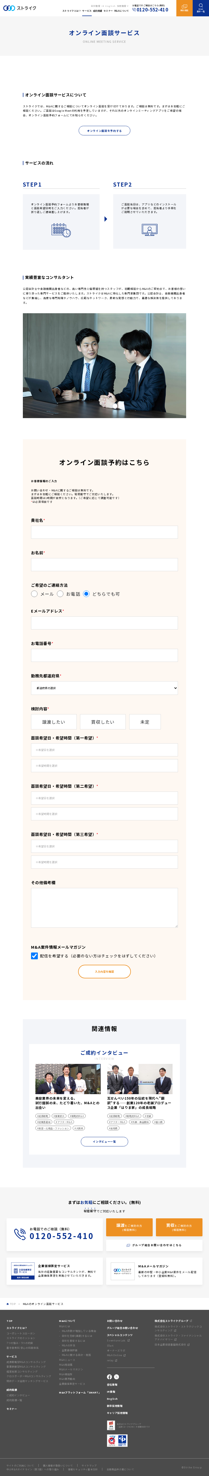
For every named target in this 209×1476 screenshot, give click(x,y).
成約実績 (12, 1390)
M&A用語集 (66, 1365)
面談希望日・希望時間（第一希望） (65, 738)
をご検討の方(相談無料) (129, 1227)
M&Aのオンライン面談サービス (43, 1304)
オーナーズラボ (116, 1350)
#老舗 (148, 1116)
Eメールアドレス (47, 611)
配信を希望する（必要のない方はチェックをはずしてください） (99, 955)
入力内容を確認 (104, 971)
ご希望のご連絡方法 (49, 585)
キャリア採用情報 (117, 1413)
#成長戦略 (42, 1116)
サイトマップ (89, 1465)
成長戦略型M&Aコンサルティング (26, 1362)
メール (47, 594)
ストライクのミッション (21, 1338)
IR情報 (111, 1391)
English (110, 5)
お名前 (38, 552)
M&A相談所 (66, 1374)
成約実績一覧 (14, 1400)
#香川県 (158, 1122)
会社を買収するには (73, 1341)
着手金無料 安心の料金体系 (23, 1348)
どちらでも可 (106, 594)
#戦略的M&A (77, 1116)
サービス (12, 1356)
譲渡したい (54, 722)
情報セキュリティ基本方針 (83, 1469)
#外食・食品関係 (140, 1122)
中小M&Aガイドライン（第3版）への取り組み (33, 1469)
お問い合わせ (115, 1321)
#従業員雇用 (44, 1122)
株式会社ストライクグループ (171, 1321)
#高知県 (113, 1128)
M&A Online (114, 1355)
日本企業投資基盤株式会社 (170, 1344)
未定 (145, 722)
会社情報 (95, 5)
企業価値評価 (69, 1350)
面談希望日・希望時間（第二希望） (65, 786)
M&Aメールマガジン (71, 1369)
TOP (10, 1321)
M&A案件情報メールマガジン (58, 947)
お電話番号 (42, 643)
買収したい (103, 722)
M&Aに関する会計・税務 (76, 1355)
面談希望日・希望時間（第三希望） (65, 834)
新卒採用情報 (115, 1406)
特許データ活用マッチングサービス (27, 1381)
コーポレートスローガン (21, 1333)
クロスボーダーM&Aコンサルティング (29, 1376)
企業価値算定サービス (72, 1384)
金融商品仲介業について (120, 1469)
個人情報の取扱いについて (58, 1465)
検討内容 (40, 708)
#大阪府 (79, 1128)
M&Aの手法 (68, 1345)
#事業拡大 (59, 1116)
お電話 (73, 594)
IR (103, 5)
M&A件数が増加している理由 (79, 1331)
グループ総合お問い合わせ (122, 1328)
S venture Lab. (116, 1340)
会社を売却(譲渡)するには (77, 1336)
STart (110, 1345)
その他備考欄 (43, 882)
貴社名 (38, 520)
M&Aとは (64, 1326)
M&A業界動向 (67, 1379)
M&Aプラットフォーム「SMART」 (80, 1392)
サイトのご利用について (20, 1465)
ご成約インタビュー (18, 1395)
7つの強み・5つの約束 (20, 1343)
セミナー (12, 1409)
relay (110, 1360)
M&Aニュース (67, 1360)
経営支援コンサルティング (22, 1371)
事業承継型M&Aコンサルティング (26, 1366)
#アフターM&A (64, 1122)
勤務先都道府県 (46, 675)
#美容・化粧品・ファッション (53, 1128)
